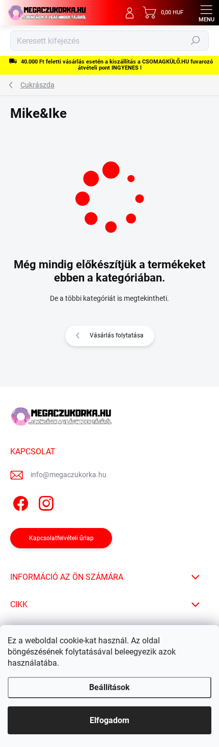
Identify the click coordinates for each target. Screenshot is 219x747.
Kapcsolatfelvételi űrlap (61, 538)
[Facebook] (19, 502)
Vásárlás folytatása (117, 335)
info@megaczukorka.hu (68, 475)
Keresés (195, 40)
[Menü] (206, 12)
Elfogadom (109, 720)
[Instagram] (44, 502)
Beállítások (109, 687)
